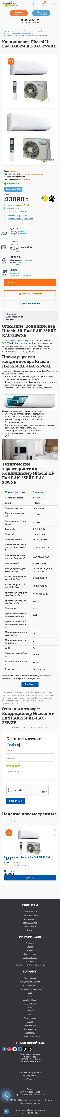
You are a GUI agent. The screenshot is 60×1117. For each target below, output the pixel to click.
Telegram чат (31, 1076)
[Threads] (30, 1049)
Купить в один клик (30, 303)
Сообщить (30, 684)
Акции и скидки (30, 923)
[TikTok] (25, 1049)
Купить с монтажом (31, 294)
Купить (12, 282)
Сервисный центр (30, 915)
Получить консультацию (41, 13)
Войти (13, 744)
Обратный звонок (30, 1061)
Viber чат (31, 1079)
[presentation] (5, 821)
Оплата (30, 947)
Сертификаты (30, 919)
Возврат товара (30, 954)
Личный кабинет (30, 912)
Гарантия (30, 950)
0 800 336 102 (30, 20)
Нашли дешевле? (12, 208)
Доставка (30, 961)
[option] (30, 138)
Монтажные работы (17, 273)
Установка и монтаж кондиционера (30, 965)
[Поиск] (32, 4)
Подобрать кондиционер (19, 13)
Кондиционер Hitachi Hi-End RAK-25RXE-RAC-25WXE (27, 858)
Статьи (30, 930)
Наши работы (30, 926)
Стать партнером (30, 958)
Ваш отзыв (15, 800)
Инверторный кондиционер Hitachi (19, 340)
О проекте (30, 943)
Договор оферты (30, 1113)
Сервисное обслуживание (20, 275)
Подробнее (14, 236)
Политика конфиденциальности (30, 1110)
